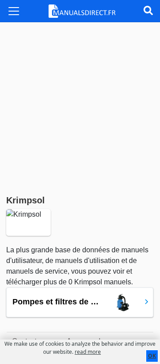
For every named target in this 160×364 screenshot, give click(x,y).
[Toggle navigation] (13, 11)
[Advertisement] (80, 107)
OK (152, 356)
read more (88, 352)
